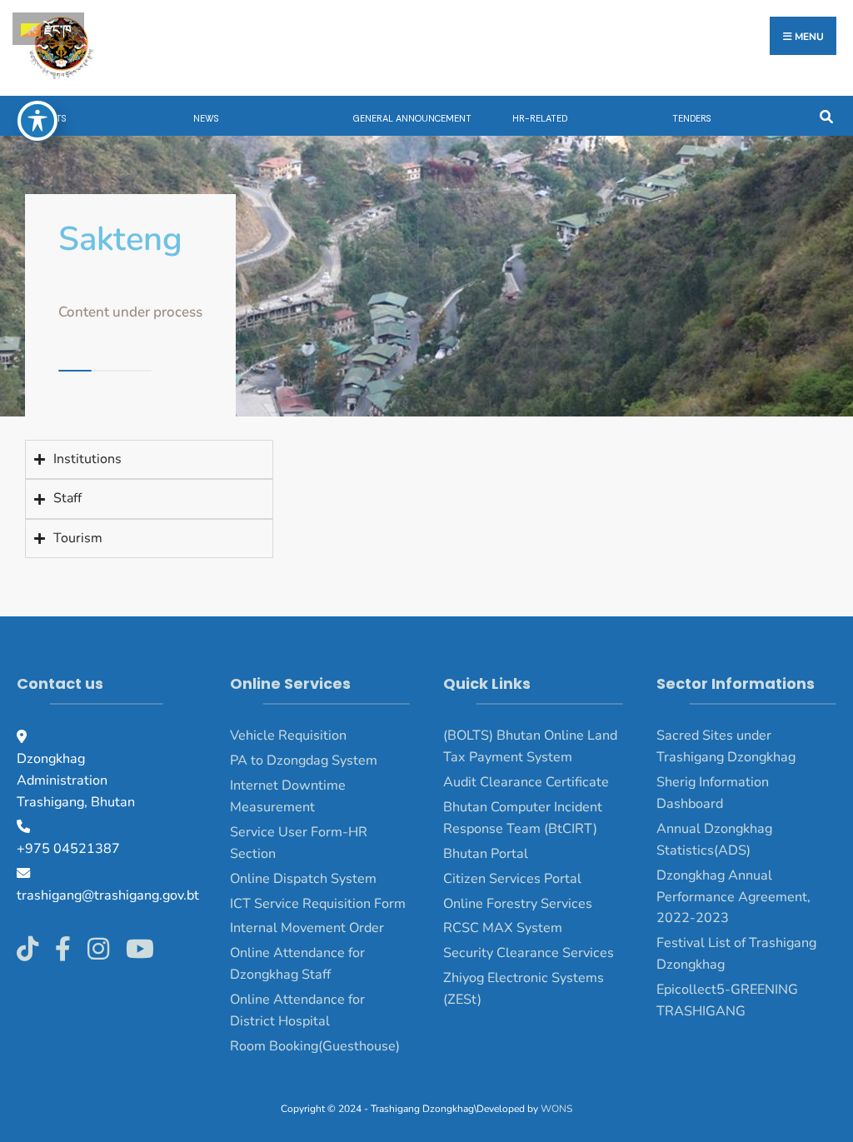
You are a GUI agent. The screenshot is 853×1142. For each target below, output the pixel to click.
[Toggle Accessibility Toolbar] (37, 121)
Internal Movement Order (307, 928)
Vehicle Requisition (288, 735)
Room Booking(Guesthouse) (315, 1046)
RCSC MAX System (502, 928)
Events (49, 118)
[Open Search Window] (826, 115)
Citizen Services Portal (512, 879)
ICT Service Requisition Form (318, 904)
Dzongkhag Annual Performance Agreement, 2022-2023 (733, 897)
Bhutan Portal (485, 854)
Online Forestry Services (517, 904)
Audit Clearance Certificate (526, 782)
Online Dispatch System (303, 879)
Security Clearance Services (528, 953)
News (205, 118)
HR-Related (539, 118)
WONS (556, 1108)
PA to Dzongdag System (303, 760)
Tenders (691, 118)
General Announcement (412, 118)
